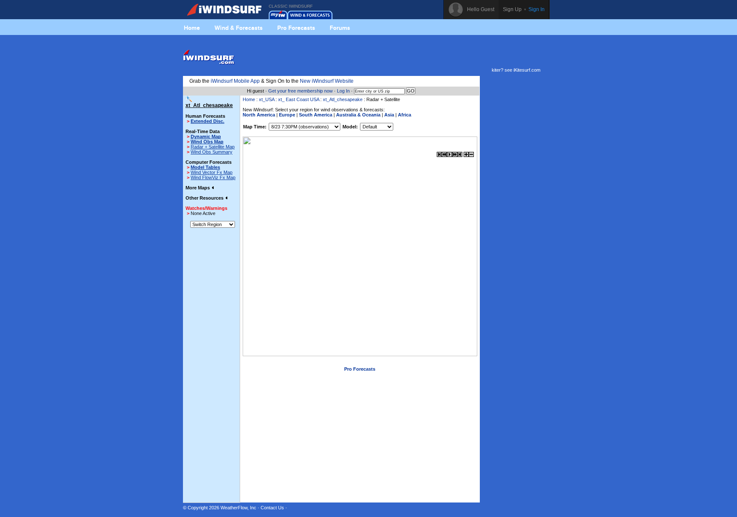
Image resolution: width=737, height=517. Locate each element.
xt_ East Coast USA (298, 99)
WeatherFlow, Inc (238, 507)
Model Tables (205, 167)
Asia (389, 114)
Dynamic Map (206, 136)
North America (259, 114)
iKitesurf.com (527, 70)
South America (315, 114)
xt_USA (266, 99)
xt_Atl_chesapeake (343, 99)
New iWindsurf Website (327, 81)
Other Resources (205, 197)
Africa (404, 114)
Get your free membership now (300, 90)
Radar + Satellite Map (213, 146)
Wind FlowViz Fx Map (213, 177)
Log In (343, 90)
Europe (287, 114)
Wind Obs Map (207, 141)
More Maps (198, 187)
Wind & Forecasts (239, 27)
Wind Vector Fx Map (211, 172)
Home (192, 27)
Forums (340, 27)
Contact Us (272, 507)
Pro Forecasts (296, 27)
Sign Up (512, 9)
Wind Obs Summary (211, 151)
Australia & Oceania (358, 114)
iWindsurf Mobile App (235, 81)
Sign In (536, 9)
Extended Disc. (207, 121)
